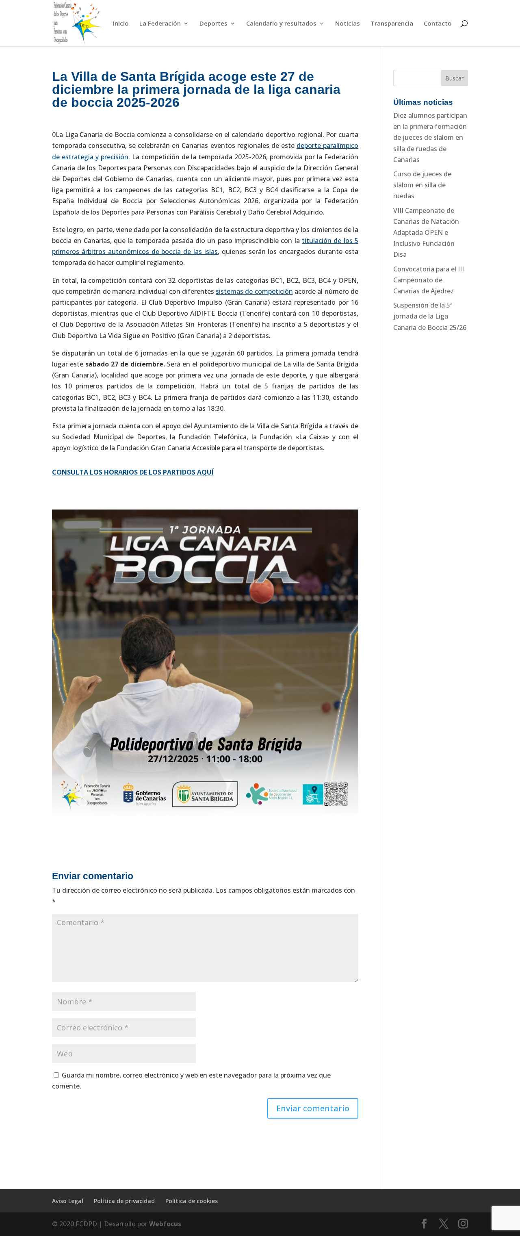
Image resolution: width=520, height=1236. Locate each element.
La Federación (160, 23)
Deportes (213, 23)
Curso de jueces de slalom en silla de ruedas (422, 184)
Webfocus (165, 1223)
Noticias (347, 23)
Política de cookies (191, 1201)
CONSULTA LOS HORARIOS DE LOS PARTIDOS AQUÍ (133, 472)
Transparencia (391, 23)
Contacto (438, 23)
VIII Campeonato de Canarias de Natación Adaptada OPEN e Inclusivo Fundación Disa (426, 232)
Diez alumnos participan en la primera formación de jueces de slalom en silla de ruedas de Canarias (430, 137)
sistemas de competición (254, 291)
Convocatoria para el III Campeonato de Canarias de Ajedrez (428, 280)
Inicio (121, 23)
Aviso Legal (67, 1201)
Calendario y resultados (281, 23)
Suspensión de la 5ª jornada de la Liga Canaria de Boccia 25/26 (429, 316)
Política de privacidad (124, 1201)
